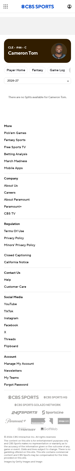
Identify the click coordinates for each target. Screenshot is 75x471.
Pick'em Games (15, 133)
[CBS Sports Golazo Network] (37, 404)
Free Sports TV (15, 147)
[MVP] (64, 420)
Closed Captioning (17, 255)
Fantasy (37, 70)
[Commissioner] (42, 420)
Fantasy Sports (14, 140)
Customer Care (15, 287)
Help (7, 280)
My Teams (11, 378)
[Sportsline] (53, 412)
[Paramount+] (15, 420)
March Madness (15, 161)
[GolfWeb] (49, 429)
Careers (9, 193)
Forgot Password (16, 385)
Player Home (16, 70)
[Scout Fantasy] (27, 429)
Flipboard (11, 346)
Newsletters (13, 371)
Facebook (11, 325)
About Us (11, 186)
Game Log (57, 70)
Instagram (11, 318)
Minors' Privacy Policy (19, 245)
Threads (10, 339)
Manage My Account (19, 364)
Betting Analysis (15, 154)
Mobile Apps (13, 168)
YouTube (10, 304)
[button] (5, 6)
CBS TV (9, 214)
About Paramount (17, 200)
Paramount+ (13, 207)
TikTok (8, 311)
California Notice (16, 262)
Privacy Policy (14, 238)
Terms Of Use (14, 231)
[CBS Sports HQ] (55, 397)
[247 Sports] (24, 412)
